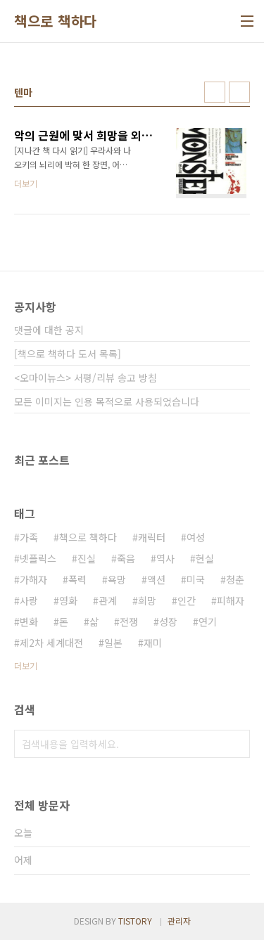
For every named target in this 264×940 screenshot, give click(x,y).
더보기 (25, 665)
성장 (168, 621)
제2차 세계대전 (51, 643)
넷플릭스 (38, 558)
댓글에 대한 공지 (49, 330)
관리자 (179, 921)
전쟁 (129, 621)
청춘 (235, 579)
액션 (156, 579)
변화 (29, 621)
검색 (235, 743)
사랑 (29, 600)
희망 (147, 600)
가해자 (33, 579)
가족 (29, 537)
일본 (113, 643)
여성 (196, 537)
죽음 (126, 558)
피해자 (230, 600)
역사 (165, 558)
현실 (205, 558)
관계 (108, 600)
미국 (196, 579)
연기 (208, 621)
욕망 (117, 579)
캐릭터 (151, 537)
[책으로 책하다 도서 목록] (67, 354)
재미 (153, 643)
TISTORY (135, 921)
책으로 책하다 (55, 21)
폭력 (77, 579)
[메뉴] (247, 21)
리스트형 (239, 92)
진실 (86, 558)
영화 (68, 600)
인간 (186, 600)
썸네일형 (214, 92)
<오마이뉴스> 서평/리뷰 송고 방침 (85, 378)
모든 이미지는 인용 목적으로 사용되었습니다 (106, 401)
